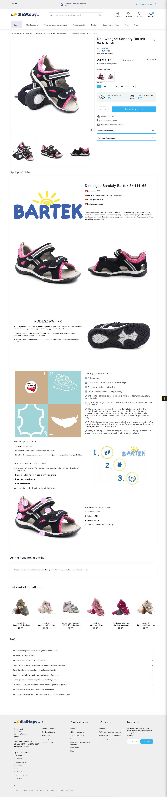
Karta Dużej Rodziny (77, 735)
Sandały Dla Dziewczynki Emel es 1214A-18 (21, 625)
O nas (126, 25)
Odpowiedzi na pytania (111, 25)
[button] (117, 14)
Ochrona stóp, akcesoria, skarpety (55, 25)
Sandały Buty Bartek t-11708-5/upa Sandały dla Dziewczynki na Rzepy (71, 626)
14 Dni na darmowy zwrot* (144, 4)
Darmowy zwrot (48, 739)
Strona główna (16, 33)
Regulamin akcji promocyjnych (110, 735)
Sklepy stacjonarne (77, 732)
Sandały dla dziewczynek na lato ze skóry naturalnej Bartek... (46, 626)
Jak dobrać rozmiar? (49, 732)
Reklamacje (46, 735)
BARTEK (105, 48)
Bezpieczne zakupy (77, 739)
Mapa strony (103, 739)
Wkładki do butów (31, 25)
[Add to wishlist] (154, 40)
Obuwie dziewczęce (43, 33)
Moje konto (74, 747)
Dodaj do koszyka (134, 109)
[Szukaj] (100, 15)
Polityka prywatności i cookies (110, 732)
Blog (72, 751)
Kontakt (14, 4)
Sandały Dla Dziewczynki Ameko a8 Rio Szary (146, 625)
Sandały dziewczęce (60, 33)
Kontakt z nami (47, 742)
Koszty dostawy (48, 729)
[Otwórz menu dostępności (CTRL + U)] (164, 398)
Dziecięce (28, 33)
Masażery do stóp (79, 25)
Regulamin (103, 729)
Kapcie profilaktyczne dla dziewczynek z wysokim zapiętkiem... (121, 625)
